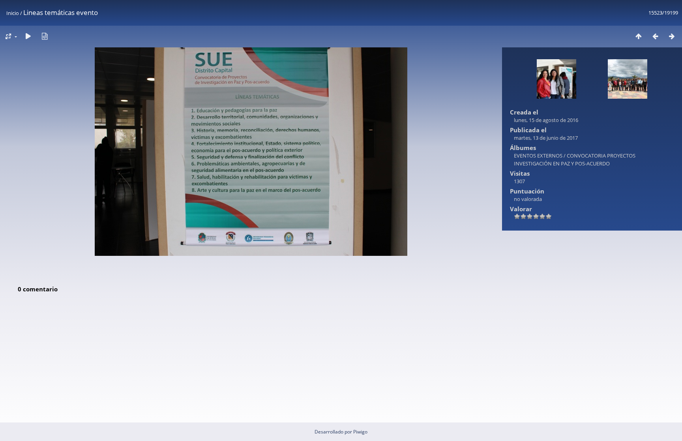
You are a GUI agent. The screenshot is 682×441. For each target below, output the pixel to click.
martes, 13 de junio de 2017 (546, 137)
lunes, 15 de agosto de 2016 (546, 120)
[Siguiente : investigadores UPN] (671, 36)
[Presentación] (28, 36)
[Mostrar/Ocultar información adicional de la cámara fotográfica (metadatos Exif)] (44, 36)
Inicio (12, 13)
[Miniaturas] (638, 36)
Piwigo (360, 431)
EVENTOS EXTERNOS (539, 155)
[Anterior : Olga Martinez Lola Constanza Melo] (655, 36)
